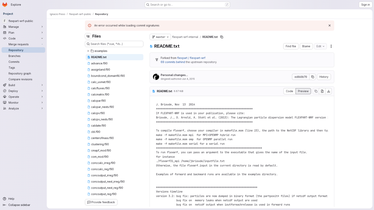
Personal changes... (174, 75)
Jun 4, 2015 (188, 78)
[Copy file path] (222, 37)
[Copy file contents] (316, 91)
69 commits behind (173, 62)
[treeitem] (114, 51)
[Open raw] (322, 91)
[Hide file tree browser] (88, 36)
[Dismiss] (329, 25)
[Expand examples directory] (88, 51)
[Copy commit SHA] (313, 77)
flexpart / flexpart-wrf (191, 58)
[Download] (328, 91)
